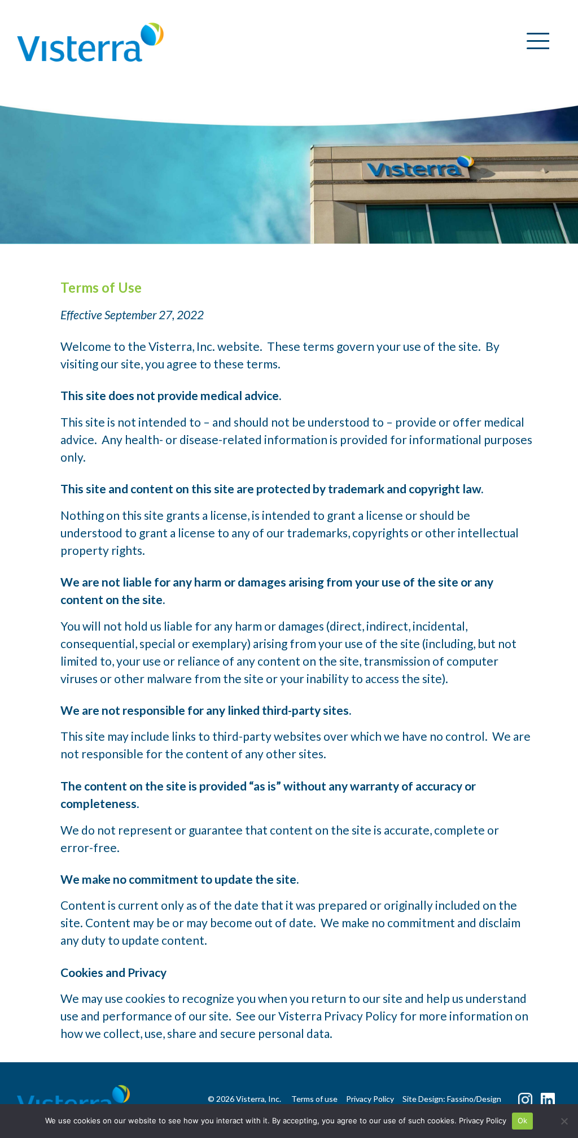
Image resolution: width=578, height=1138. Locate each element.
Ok (523, 1120)
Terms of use (314, 1099)
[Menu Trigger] (533, 41)
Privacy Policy (482, 1120)
